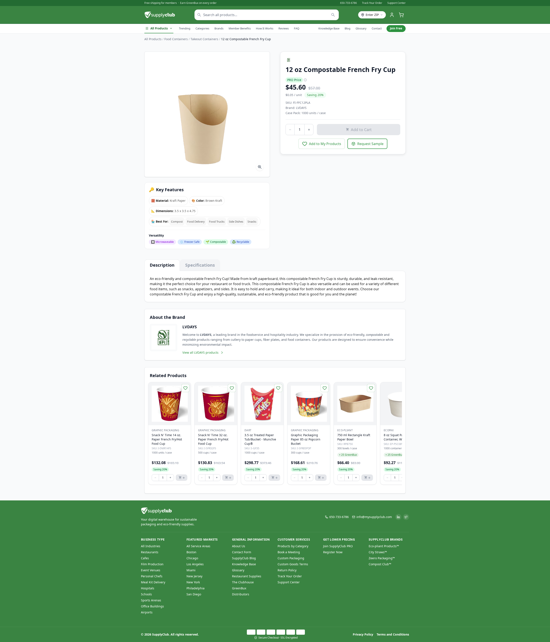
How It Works (264, 28)
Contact (377, 28)
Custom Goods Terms (293, 564)
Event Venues (150, 570)
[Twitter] (406, 517)
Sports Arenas (151, 600)
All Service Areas (198, 546)
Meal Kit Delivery (153, 582)
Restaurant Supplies (246, 576)
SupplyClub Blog (244, 558)
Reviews (283, 28)
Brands (218, 28)
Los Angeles (195, 564)
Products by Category (293, 546)
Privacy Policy (363, 634)
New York (193, 582)
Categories (202, 28)
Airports (147, 612)
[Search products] (333, 14)
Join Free (396, 28)
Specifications (200, 265)
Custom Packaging (291, 558)
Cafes (145, 558)
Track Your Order (372, 3)
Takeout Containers (204, 39)
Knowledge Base (328, 28)
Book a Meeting (289, 552)
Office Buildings (152, 606)
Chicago (192, 558)
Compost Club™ (380, 564)
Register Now (332, 552)
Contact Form (241, 552)
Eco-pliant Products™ (384, 546)
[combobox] (266, 14)
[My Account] (392, 15)
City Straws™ (378, 552)
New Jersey (194, 576)
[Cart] (401, 15)
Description (162, 265)
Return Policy (287, 570)
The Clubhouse (243, 582)
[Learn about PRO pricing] (305, 79)
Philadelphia (195, 588)
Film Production (152, 564)
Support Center (396, 3)
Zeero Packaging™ (382, 558)
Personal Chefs (151, 576)
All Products (159, 28)
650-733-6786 (348, 3)
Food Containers (176, 39)
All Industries (150, 546)
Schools (146, 594)
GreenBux (239, 588)
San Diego (193, 594)
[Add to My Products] (185, 388)
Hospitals (147, 588)
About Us (238, 546)
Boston (191, 552)
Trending (184, 28)
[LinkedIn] (398, 517)
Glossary (361, 28)
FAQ (296, 28)
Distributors (240, 594)
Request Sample (370, 143)
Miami (191, 570)
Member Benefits (240, 28)
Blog (347, 28)
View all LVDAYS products (200, 352)
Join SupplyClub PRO (338, 546)
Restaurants (149, 552)
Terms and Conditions (393, 634)
